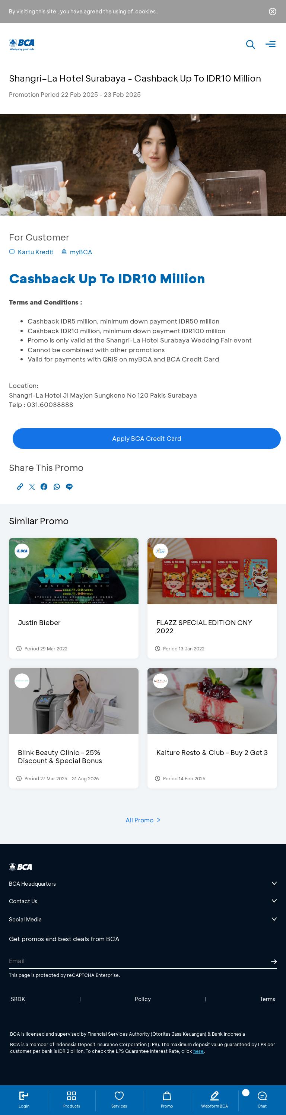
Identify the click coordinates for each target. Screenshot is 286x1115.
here (198, 1051)
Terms (267, 999)
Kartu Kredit (36, 252)
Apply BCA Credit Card (146, 438)
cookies (145, 11)
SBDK (18, 999)
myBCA (81, 252)
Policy (143, 999)
